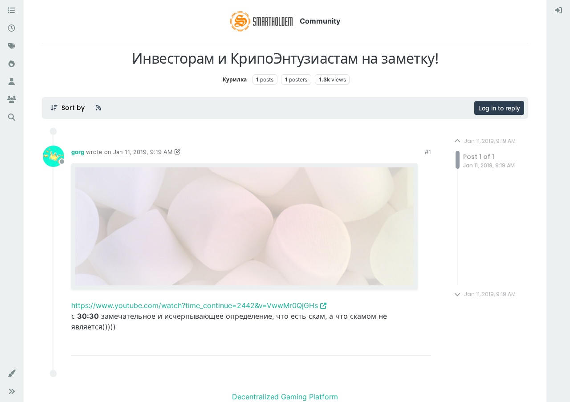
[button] (12, 373)
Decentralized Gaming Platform (285, 396)
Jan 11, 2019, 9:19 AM (143, 151)
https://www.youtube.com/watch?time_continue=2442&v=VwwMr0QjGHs (194, 305)
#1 (428, 151)
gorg (77, 151)
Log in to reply (499, 108)
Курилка (235, 79)
